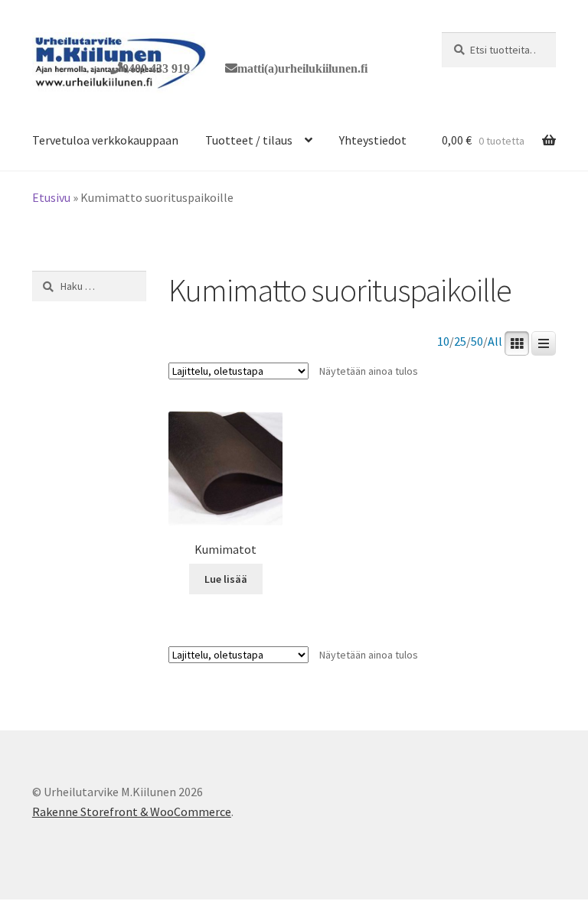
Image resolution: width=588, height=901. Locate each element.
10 (443, 341)
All (495, 341)
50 (477, 341)
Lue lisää (225, 579)
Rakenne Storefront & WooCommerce (131, 811)
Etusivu (51, 197)
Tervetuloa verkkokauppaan (105, 140)
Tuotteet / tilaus (248, 140)
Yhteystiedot (373, 140)
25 (460, 341)
